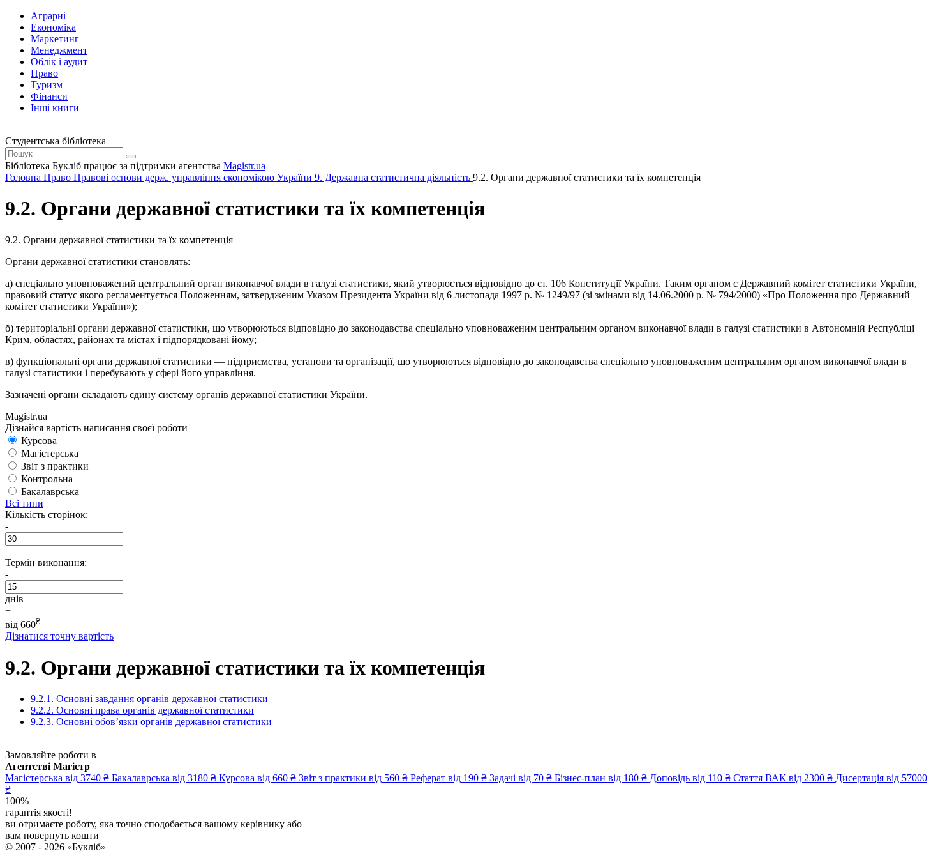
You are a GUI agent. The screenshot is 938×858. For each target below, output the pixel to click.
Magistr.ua (244, 165)
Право (44, 73)
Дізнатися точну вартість (59, 636)
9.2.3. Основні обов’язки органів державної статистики (151, 721)
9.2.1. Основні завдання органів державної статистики (149, 698)
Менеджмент (59, 50)
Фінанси (49, 96)
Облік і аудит (59, 61)
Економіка (53, 27)
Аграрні (48, 15)
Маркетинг (55, 38)
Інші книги (55, 107)
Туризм (47, 84)
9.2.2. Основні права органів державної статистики (142, 710)
